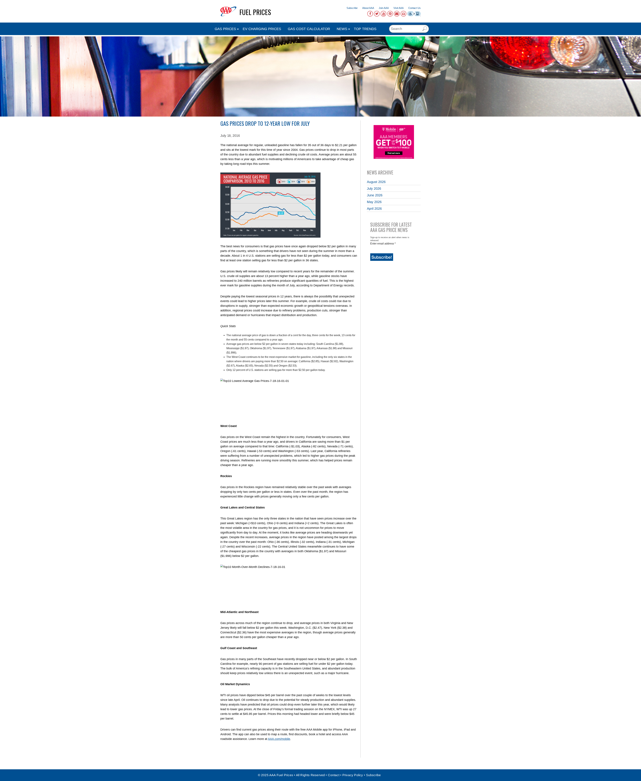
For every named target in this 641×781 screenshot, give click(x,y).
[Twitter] (376, 13)
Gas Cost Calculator (309, 29)
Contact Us (414, 8)
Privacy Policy (352, 775)
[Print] (403, 13)
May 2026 (374, 202)
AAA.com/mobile (279, 739)
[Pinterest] (390, 13)
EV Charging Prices (262, 29)
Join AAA (384, 8)
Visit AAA (398, 8)
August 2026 (376, 182)
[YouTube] (383, 13)
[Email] (396, 13)
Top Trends (365, 29)
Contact (333, 775)
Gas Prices (225, 29)
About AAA (368, 8)
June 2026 (374, 195)
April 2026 (374, 208)
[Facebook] (370, 13)
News (342, 29)
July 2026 (374, 188)
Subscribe (352, 8)
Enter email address (383, 243)
